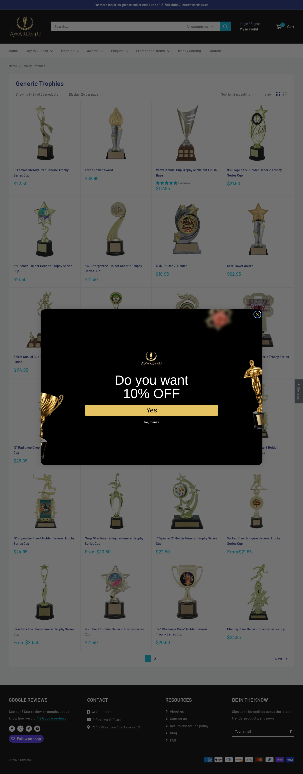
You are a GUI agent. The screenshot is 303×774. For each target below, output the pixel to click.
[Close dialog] (257, 314)
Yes (151, 410)
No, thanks (151, 422)
